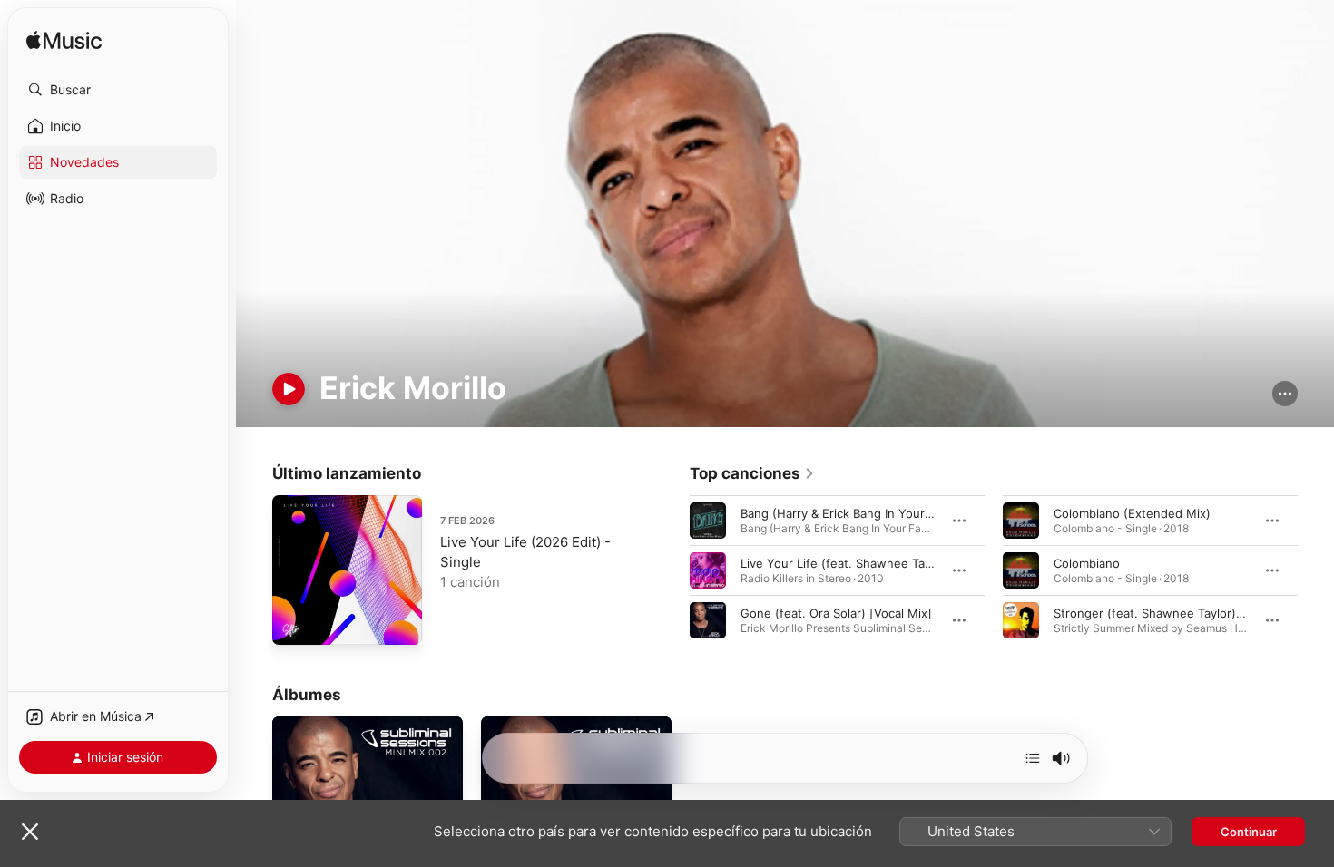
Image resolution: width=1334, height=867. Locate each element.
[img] (64, 41)
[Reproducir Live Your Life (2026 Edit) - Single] (295, 622)
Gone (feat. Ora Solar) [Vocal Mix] (836, 612)
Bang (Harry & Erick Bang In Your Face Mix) (862, 512)
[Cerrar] (30, 831)
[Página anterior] (671, 569)
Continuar (1249, 831)
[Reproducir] (288, 389)
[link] (752, 473)
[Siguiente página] (1316, 569)
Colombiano (1087, 562)
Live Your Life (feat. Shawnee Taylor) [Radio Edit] (880, 562)
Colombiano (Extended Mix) (1132, 512)
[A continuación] (1033, 758)
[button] (118, 89)
